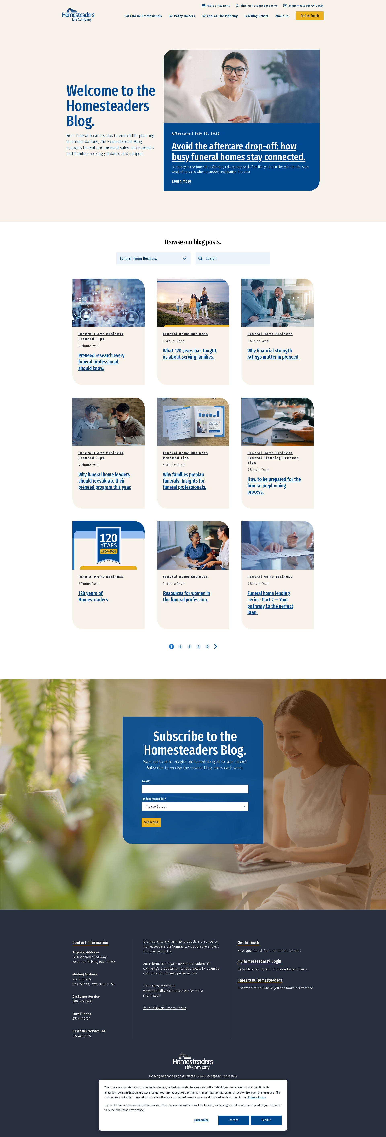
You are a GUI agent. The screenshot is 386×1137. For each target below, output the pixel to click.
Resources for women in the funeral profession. (186, 596)
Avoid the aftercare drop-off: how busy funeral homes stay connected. (238, 151)
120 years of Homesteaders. (93, 596)
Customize (201, 1120)
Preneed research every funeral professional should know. (101, 361)
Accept (233, 1120)
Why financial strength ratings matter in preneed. (273, 354)
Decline (266, 1120)
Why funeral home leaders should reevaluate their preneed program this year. (104, 480)
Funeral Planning (264, 458)
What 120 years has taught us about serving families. (189, 354)
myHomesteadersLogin (259, 961)
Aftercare (181, 133)
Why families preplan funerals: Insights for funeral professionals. (184, 480)
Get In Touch (248, 942)
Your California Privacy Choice (164, 1008)
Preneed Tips (91, 339)
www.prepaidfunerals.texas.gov (166, 991)
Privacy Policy (256, 1097)
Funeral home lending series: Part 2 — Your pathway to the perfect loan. (270, 602)
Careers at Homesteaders (260, 980)
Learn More (181, 181)
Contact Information (90, 942)
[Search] (200, 258)
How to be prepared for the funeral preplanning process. (274, 485)
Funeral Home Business (100, 334)
